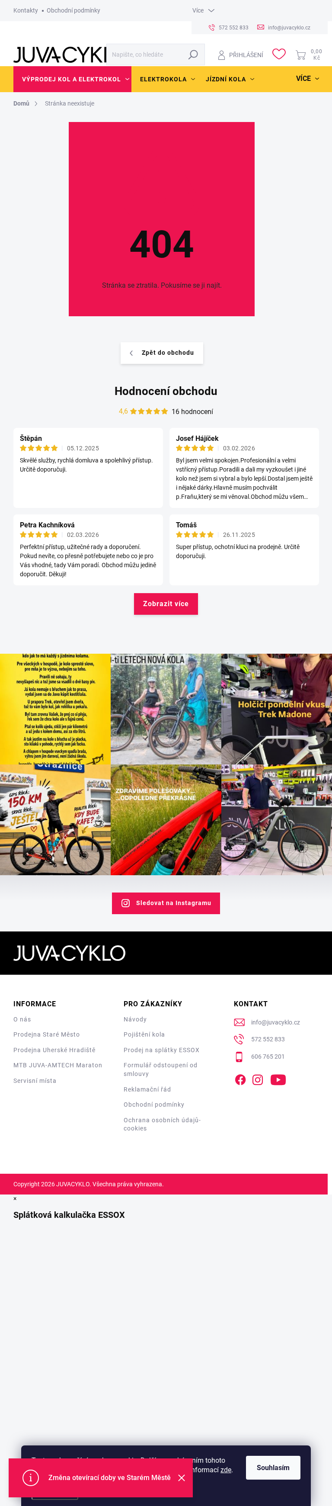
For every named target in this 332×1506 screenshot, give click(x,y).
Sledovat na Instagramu (173, 902)
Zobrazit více (166, 604)
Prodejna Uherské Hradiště (54, 1050)
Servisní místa (35, 1080)
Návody (135, 1019)
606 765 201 (268, 1056)
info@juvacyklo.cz (275, 1022)
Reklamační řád (147, 1089)
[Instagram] (257, 1078)
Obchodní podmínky (73, 10)
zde (225, 1470)
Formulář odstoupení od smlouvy (161, 1069)
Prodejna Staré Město (46, 1034)
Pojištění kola (144, 1034)
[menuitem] (72, 79)
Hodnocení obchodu (166, 391)
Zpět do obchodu (168, 352)
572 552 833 (268, 1039)
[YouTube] (278, 1078)
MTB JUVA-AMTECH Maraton (57, 1065)
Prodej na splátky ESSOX (162, 1050)
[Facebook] (240, 1078)
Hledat (193, 54)
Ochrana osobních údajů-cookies (162, 1124)
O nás (22, 1019)
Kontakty (25, 10)
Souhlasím (273, 1468)
